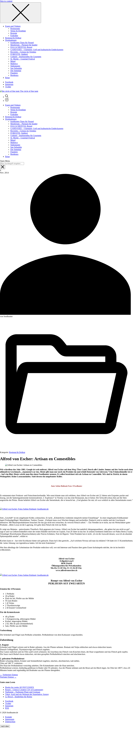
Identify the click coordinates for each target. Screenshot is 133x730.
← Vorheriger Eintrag (9, 675)
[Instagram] (6, 101)
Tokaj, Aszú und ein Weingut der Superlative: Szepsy (27, 694)
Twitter (8, 87)
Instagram (9, 84)
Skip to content (6, 1)
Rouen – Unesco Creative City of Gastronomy (24, 690)
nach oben (5, 726)
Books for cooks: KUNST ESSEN (19, 687)
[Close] (20, 12)
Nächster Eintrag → (8, 677)
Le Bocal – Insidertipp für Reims (18, 697)
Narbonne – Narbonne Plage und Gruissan (22, 692)
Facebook (9, 82)
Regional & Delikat (17, 452)
